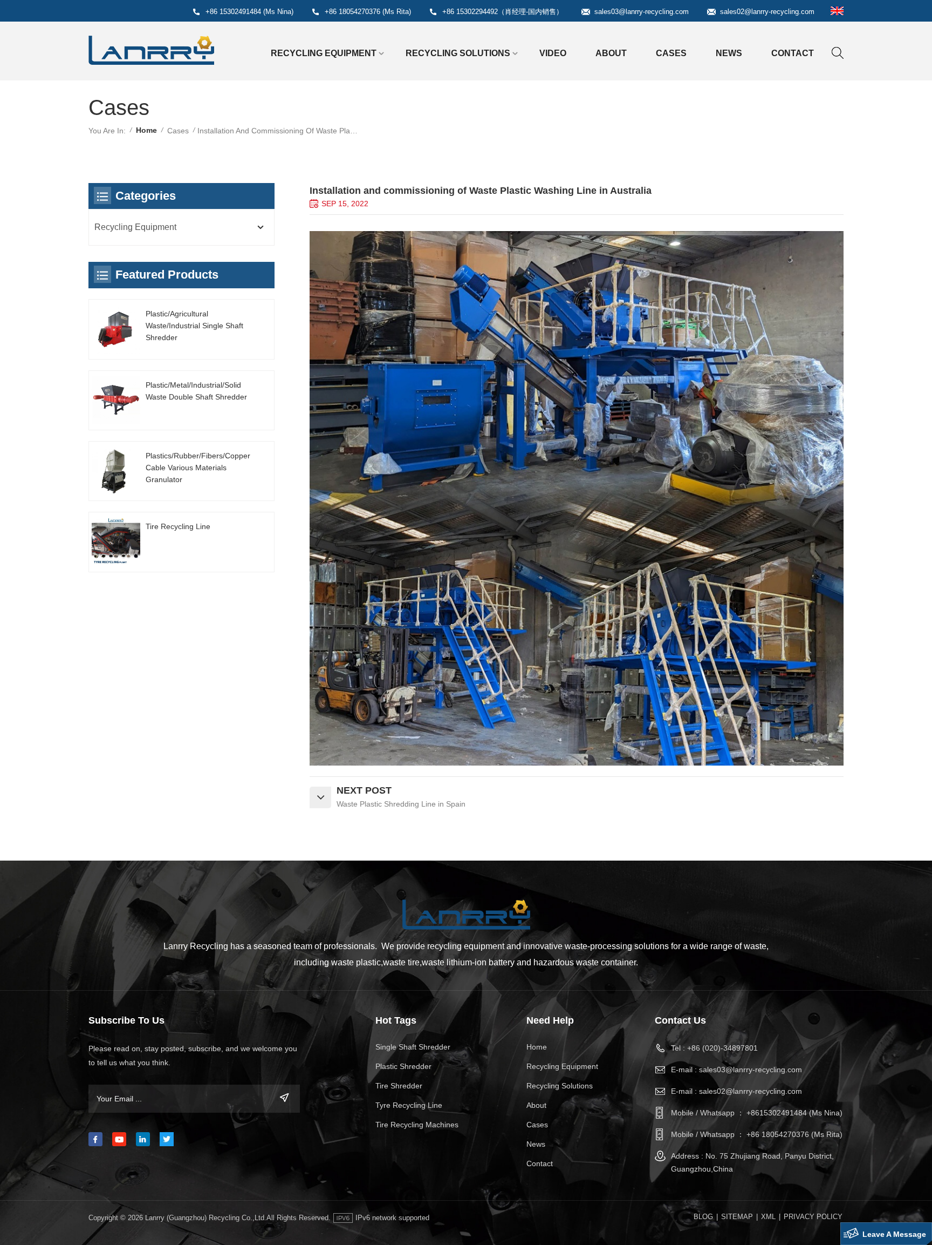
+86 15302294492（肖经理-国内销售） (502, 12)
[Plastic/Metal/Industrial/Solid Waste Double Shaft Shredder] (116, 400)
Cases (671, 53)
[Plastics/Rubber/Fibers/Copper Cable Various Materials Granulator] (116, 471)
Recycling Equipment (323, 53)
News (729, 53)
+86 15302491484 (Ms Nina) (249, 12)
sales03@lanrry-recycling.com (641, 12)
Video (552, 53)
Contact (792, 53)
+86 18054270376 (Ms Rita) (368, 12)
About (611, 53)
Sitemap (737, 1217)
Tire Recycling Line (178, 526)
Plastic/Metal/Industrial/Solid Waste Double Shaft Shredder (196, 391)
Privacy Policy (813, 1217)
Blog (703, 1217)
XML (768, 1217)
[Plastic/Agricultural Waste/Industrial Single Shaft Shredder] (116, 329)
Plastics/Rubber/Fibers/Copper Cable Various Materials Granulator (198, 467)
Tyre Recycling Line (408, 1105)
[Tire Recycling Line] (116, 542)
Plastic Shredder (403, 1066)
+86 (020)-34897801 (722, 1048)
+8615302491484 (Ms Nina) (794, 1112)
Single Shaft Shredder (412, 1047)
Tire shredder (398, 1085)
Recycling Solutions (458, 53)
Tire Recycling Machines (416, 1124)
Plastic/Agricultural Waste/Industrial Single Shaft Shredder (194, 325)
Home (146, 130)
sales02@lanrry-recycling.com (767, 12)
